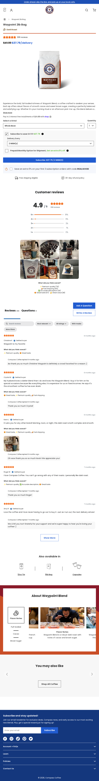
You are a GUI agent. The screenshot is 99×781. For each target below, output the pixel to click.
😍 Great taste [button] (25, 353)
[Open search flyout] (86, 10)
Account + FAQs (10, 746)
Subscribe (49, 730)
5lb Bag (48, 574)
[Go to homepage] (49, 13)
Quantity (91, 120)
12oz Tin (21, 574)
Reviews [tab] (12, 310)
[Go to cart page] (94, 10)
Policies (6, 761)
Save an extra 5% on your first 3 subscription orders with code (51, 168)
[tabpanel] (49, 431)
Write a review (84, 312)
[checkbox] (76, 323)
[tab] (29, 311)
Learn (5, 754)
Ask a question (84, 305)
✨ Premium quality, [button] (12, 353)
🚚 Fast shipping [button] (38, 395)
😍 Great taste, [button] (9, 395)
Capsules (77, 574)
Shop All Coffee (49, 684)
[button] (49, 214)
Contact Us (8, 768)
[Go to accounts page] (11, 10)
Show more (7, 113)
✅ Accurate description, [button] (29, 484)
